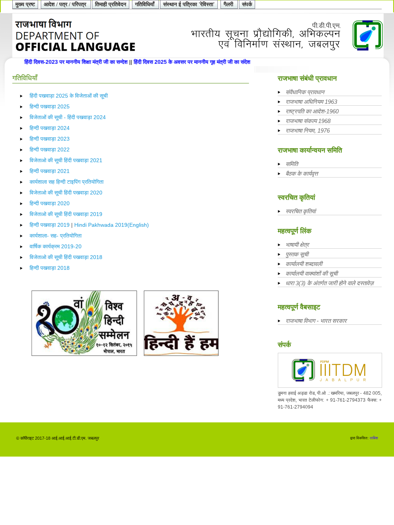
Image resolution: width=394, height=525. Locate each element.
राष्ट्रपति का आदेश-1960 (312, 111)
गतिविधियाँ (145, 4)
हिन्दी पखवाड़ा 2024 (50, 128)
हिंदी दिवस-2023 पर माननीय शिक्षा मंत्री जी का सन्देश (70, 62)
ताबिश (374, 438)
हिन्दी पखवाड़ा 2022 (50, 149)
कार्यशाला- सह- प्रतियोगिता (56, 236)
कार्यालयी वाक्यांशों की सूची (311, 273)
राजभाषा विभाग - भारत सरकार (316, 320)
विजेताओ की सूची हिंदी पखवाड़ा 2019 (66, 214)
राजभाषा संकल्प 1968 (308, 121)
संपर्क (247, 4)
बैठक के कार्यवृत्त (301, 173)
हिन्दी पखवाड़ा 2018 (50, 268)
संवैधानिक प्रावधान (304, 92)
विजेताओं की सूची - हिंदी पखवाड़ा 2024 (68, 117)
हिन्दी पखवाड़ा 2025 (50, 106)
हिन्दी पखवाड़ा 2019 (50, 225)
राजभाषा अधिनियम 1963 (311, 101)
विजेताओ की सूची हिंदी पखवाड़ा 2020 (66, 192)
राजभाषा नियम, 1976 (307, 130)
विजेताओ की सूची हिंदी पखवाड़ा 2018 (66, 257)
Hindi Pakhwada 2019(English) (111, 225)
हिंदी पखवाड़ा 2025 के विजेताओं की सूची (69, 96)
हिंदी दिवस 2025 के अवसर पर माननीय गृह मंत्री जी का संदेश (185, 62)
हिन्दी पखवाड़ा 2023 (50, 139)
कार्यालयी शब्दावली (303, 264)
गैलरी (229, 4)
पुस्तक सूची (296, 254)
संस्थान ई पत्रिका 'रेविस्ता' (189, 4)
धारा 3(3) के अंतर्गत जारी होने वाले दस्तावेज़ (329, 283)
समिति (291, 164)
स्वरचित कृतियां (300, 211)
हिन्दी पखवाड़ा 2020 (50, 203)
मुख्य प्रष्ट (25, 4)
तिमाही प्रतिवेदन (110, 4)
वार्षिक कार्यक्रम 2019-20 (56, 246)
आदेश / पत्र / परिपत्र (66, 4)
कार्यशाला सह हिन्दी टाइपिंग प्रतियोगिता (67, 182)
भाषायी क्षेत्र (297, 244)
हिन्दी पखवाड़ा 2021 (50, 171)
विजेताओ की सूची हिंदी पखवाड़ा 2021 (66, 160)
